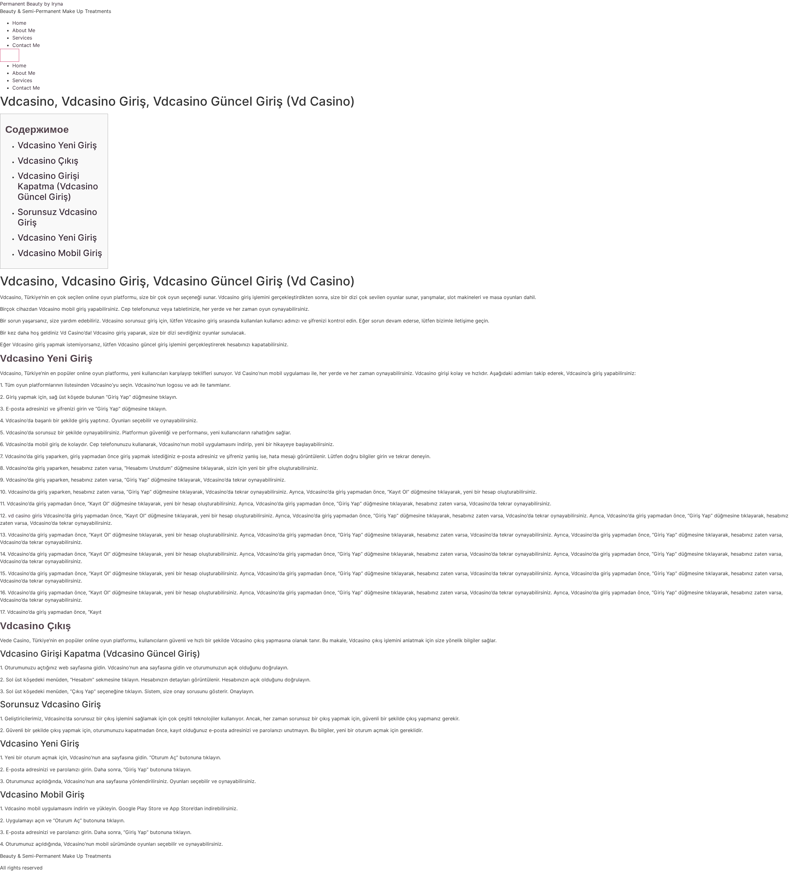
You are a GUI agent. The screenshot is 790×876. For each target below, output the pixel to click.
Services (22, 38)
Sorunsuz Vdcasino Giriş (57, 217)
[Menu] (9, 55)
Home (19, 23)
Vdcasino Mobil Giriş (60, 253)
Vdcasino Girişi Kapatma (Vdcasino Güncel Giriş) (58, 186)
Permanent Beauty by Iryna (31, 4)
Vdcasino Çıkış (48, 160)
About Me (23, 30)
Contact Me (26, 45)
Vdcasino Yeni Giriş (57, 145)
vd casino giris (25, 515)
